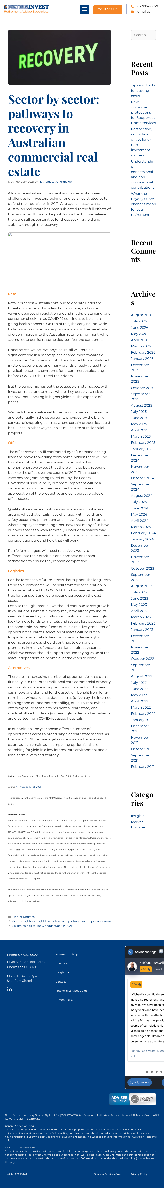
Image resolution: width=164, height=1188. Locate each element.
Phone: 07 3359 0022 (22, 955)
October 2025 (142, 388)
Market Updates (23, 917)
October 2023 (142, 568)
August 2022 (141, 676)
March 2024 (141, 527)
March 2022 (141, 707)
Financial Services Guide (72, 990)
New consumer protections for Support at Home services (143, 112)
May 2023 (139, 605)
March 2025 (141, 436)
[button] (84, 9)
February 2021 (143, 767)
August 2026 (141, 315)
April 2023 (139, 611)
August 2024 (141, 496)
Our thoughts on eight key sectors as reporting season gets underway (61, 921)
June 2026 (139, 327)
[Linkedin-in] (9, 989)
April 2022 (139, 701)
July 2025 (139, 412)
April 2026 (139, 340)
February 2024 (143, 533)
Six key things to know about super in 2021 (42, 926)
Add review (141, 1082)
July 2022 (139, 682)
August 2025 (141, 405)
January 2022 (142, 720)
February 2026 (143, 352)
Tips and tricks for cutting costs (143, 90)
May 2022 (139, 695)
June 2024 (139, 508)
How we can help (67, 954)
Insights (137, 816)
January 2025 (142, 449)
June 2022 (139, 689)
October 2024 (142, 478)
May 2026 (139, 334)
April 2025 (139, 430)
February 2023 (143, 623)
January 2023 (142, 630)
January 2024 (142, 539)
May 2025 (139, 424)
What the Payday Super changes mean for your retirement (143, 204)
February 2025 (143, 443)
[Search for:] (143, 35)
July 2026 (139, 321)
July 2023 (139, 592)
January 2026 (142, 359)
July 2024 (139, 502)
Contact (61, 981)
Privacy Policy (64, 999)
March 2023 (141, 617)
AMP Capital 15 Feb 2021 (28, 787)
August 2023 (141, 586)
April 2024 (139, 521)
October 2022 (142, 659)
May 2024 (139, 514)
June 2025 (139, 418)
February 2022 (143, 714)
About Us (61, 963)
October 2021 (142, 749)
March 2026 (141, 346)
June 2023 (139, 598)
